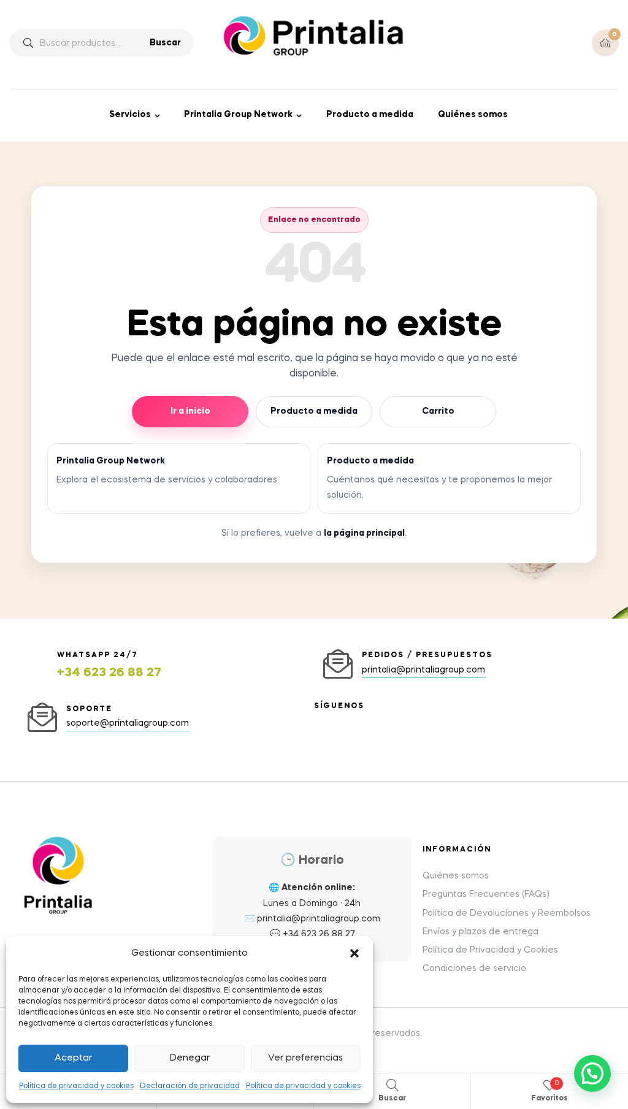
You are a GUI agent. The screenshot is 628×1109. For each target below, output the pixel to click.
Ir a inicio (190, 411)
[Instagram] (319, 721)
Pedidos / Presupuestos (427, 655)
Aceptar (73, 1058)
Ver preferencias (305, 1058)
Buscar (165, 43)
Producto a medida (369, 114)
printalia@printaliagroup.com (318, 919)
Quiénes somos (473, 114)
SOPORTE (89, 709)
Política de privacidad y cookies (76, 1086)
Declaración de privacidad (190, 1086)
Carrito (438, 411)
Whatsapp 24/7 (97, 655)
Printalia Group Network (238, 114)
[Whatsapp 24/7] (33, 666)
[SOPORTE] (42, 717)
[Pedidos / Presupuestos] (338, 664)
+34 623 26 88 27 (109, 673)
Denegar (190, 1058)
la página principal (364, 533)
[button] (354, 953)
